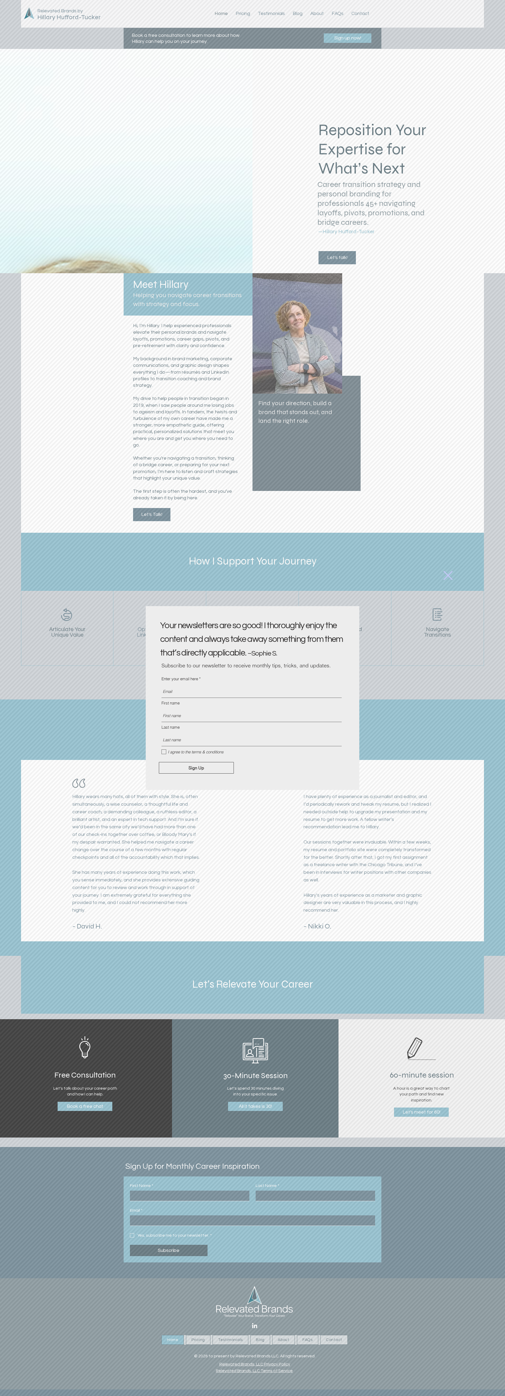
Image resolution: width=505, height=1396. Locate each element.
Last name (170, 727)
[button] (448, 575)
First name (170, 703)
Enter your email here (179, 679)
